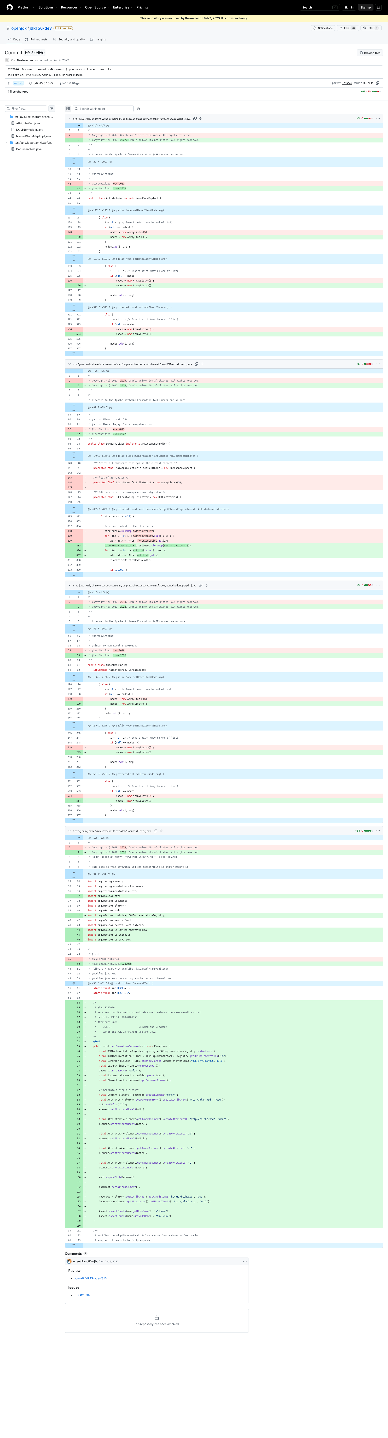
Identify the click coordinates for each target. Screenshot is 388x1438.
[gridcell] (224, 125)
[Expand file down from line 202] (74, 723)
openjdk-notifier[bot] (86, 1261)
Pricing (142, 7)
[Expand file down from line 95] (74, 453)
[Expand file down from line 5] (74, 159)
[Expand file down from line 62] (74, 674)
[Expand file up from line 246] (74, 728)
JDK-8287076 (83, 1295)
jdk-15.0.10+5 (44, 83)
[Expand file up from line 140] (74, 458)
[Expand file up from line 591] (74, 309)
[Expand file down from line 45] (74, 208)
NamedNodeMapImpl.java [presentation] (33, 136)
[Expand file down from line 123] (74, 256)
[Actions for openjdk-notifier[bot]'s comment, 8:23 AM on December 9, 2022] (245, 1261)
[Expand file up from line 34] (74, 876)
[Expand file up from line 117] (74, 212)
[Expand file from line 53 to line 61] (74, 983)
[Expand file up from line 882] (74, 511)
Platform (24, 7)
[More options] (378, 118)
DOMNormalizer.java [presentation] (29, 129)
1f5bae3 (347, 83)
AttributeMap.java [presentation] (28, 123)
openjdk (19, 28)
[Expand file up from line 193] (74, 261)
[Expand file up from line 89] (74, 409)
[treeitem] (30, 126)
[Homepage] (9, 7)
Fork (349, 28)
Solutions (46, 7)
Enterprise (121, 7)
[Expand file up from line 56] (74, 631)
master (18, 83)
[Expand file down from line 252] (74, 771)
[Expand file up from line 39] (74, 164)
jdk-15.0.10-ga (70, 83)
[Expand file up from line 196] (74, 679)
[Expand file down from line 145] (74, 506)
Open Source (95, 7)
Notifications (325, 28)
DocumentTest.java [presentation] (29, 149)
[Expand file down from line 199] (74, 305)
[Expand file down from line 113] (74, 1245)
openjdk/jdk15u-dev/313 (90, 1278)
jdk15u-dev (41, 28)
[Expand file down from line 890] (74, 574)
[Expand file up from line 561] (74, 776)
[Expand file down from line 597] (74, 353)
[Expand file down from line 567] (74, 820)
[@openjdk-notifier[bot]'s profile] (69, 1261)
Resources (69, 7)
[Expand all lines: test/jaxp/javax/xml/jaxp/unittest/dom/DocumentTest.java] (161, 831)
